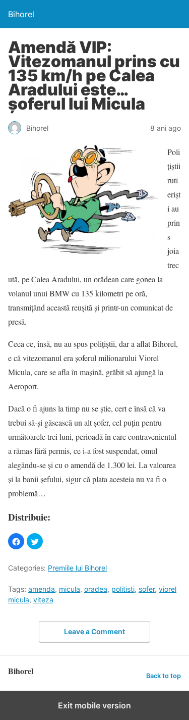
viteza (43, 599)
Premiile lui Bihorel (77, 567)
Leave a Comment (94, 631)
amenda (41, 589)
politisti (123, 589)
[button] (16, 541)
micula (69, 589)
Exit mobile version (94, 705)
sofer (147, 589)
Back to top (163, 676)
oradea (95, 589)
